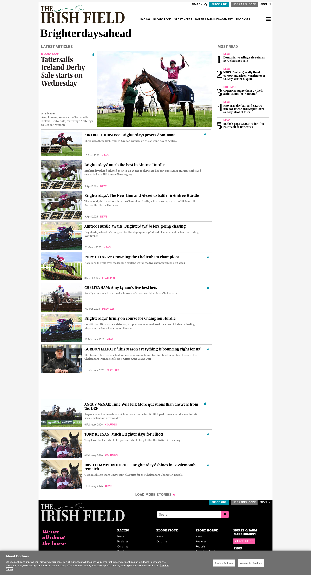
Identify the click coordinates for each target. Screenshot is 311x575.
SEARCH (197, 4)
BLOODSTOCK (162, 19)
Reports (200, 546)
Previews (108, 308)
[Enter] (225, 514)
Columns (111, 424)
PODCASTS (243, 19)
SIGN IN (265, 4)
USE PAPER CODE (244, 4)
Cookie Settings (224, 563)
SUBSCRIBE (219, 4)
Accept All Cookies (251, 563)
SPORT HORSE (183, 19)
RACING (145, 19)
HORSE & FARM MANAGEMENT (214, 19)
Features (108, 278)
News (105, 155)
